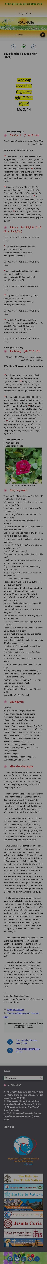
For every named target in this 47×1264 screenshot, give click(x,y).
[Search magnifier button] (41, 1078)
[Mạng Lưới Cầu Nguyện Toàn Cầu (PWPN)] (16, 1259)
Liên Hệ (9, 1127)
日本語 (7, 1070)
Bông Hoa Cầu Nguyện (17, 1013)
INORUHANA (25, 22)
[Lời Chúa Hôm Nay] (10, 1259)
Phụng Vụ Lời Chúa (15, 1009)
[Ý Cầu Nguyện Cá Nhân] (30, 1259)
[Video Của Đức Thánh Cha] (23, 1259)
